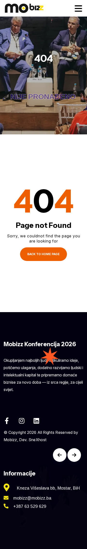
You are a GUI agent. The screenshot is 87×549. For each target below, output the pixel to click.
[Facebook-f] (7, 421)
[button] (59, 455)
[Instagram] (21, 421)
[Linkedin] (36, 421)
